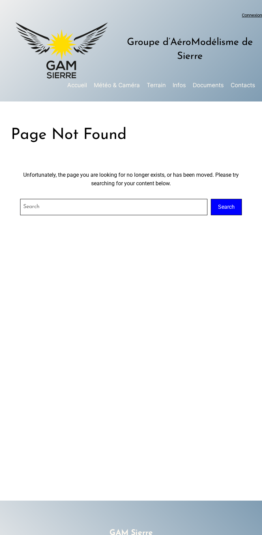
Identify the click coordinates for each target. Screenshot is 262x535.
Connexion (252, 15)
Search (226, 207)
